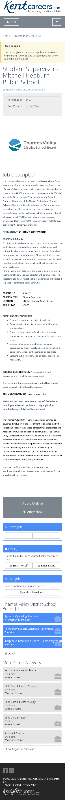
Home (6, 36)
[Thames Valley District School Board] (32, 145)
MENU (11, 22)
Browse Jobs (20, 36)
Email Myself (20, 565)
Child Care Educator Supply (20, 689)
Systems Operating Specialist (21, 618)
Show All (10, 653)
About (8, 785)
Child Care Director (16, 721)
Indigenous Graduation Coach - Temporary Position (33, 642)
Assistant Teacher (15, 736)
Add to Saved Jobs (34, 592)
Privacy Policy (29, 785)
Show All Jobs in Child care (20, 749)
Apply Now (34, 512)
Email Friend (47, 565)
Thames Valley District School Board (25, 89)
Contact (17, 785)
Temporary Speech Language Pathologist (29, 630)
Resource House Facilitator (20, 674)
